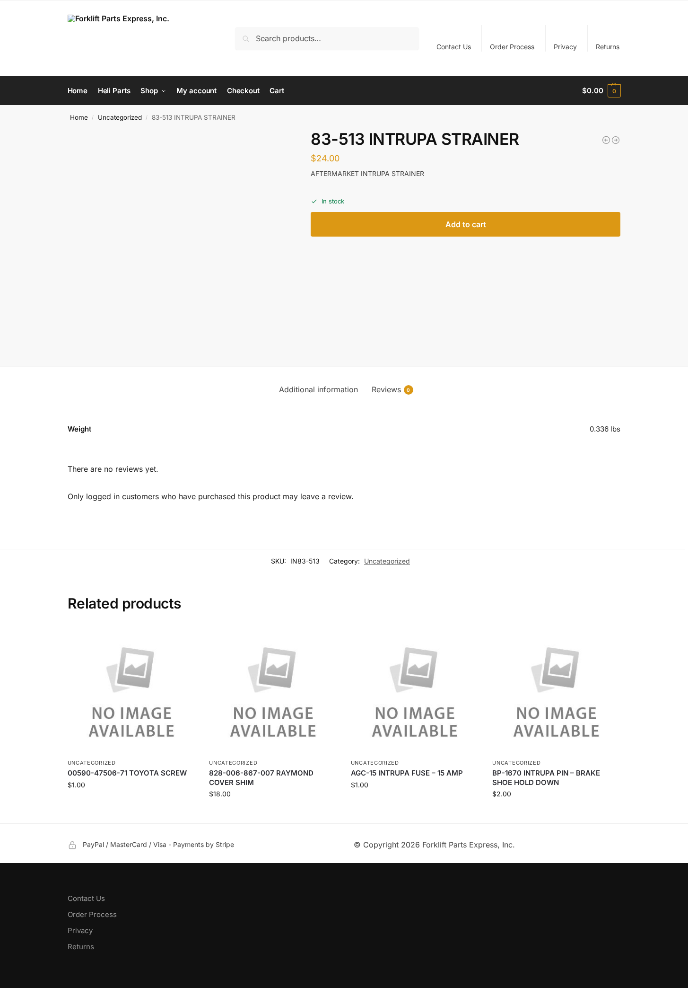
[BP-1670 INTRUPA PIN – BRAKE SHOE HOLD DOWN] (556, 690)
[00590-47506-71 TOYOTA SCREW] (131, 690)
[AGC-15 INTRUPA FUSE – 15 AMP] (415, 690)
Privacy (565, 47)
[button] (601, 91)
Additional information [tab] (318, 389)
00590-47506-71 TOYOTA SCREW (127, 772)
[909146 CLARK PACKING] (606, 140)
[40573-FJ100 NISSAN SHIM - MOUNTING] (615, 140)
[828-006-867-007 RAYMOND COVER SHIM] (273, 690)
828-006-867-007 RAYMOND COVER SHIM (261, 777)
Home (79, 117)
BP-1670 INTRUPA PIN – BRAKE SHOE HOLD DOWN (546, 777)
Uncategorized (120, 117)
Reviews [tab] (391, 389)
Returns (607, 47)
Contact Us (453, 47)
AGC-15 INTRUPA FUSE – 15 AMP (407, 772)
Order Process (512, 47)
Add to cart (465, 224)
